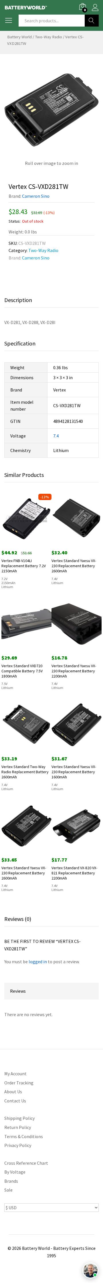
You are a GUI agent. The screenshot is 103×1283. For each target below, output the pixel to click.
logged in (38, 961)
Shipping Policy (19, 1118)
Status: (15, 221)
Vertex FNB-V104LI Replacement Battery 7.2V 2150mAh (23, 565)
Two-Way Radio (48, 36)
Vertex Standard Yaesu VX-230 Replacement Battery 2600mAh (74, 565)
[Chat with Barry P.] (90, 1270)
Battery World (19, 36)
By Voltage (14, 1172)
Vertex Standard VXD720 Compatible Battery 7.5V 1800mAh (22, 671)
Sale (8, 1190)
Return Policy (17, 1127)
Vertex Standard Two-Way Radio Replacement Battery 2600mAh (25, 772)
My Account (15, 1073)
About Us (13, 1091)
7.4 (56, 436)
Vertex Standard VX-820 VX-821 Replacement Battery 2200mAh (74, 873)
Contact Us (15, 1101)
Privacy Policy (17, 1145)
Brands (11, 1181)
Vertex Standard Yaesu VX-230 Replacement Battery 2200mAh (74, 671)
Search (92, 21)
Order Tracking (18, 1083)
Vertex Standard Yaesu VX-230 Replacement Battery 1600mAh (74, 772)
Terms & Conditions (23, 1136)
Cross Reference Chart (26, 1163)
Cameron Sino (35, 196)
